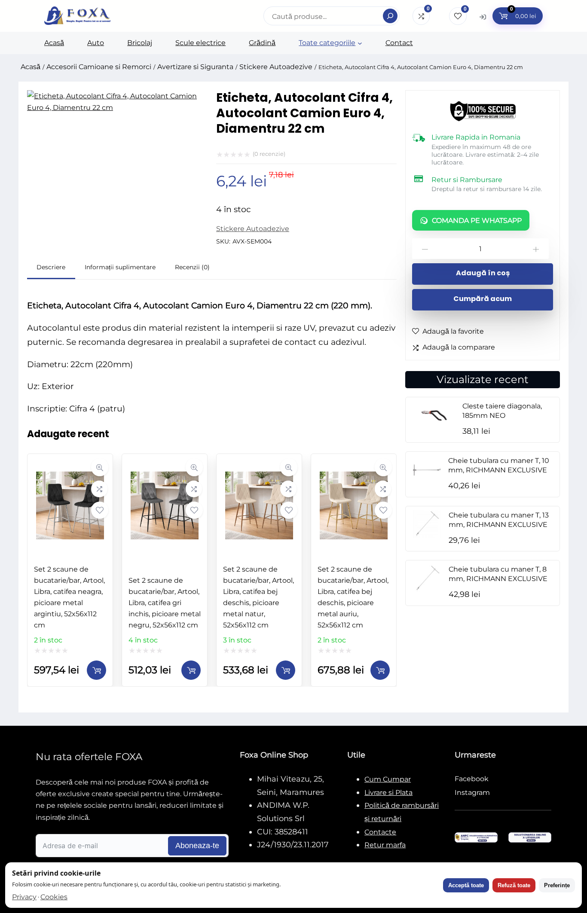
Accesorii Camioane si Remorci (98, 67)
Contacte (380, 832)
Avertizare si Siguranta (195, 67)
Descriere (51, 267)
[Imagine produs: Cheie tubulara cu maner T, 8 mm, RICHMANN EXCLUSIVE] (427, 590)
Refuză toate (514, 885)
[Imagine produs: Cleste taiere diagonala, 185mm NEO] (434, 427)
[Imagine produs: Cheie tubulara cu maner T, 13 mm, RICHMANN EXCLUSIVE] (427, 536)
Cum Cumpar (387, 779)
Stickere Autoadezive (275, 67)
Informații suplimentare (120, 267)
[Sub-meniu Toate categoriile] (360, 43)
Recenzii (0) (192, 267)
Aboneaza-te (197, 845)
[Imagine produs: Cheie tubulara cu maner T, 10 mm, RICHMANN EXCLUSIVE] (427, 482)
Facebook (472, 779)
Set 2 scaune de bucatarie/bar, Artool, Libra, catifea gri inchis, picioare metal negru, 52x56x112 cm (164, 602)
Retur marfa (385, 845)
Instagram (472, 792)
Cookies (53, 897)
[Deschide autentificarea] (483, 16)
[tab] (51, 269)
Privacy (24, 897)
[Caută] (390, 16)
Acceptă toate (466, 885)
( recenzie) (269, 153)
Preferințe (557, 885)
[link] (70, 570)
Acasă (30, 67)
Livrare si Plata (388, 792)
